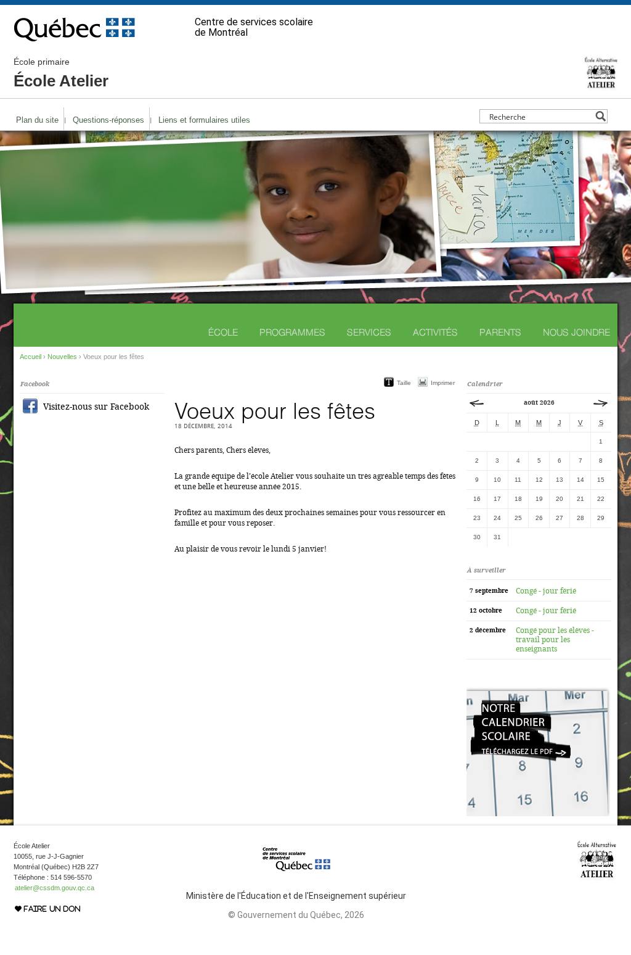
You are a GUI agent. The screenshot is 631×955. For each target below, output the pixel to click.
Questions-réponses (108, 120)
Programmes (292, 332)
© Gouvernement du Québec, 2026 (296, 915)
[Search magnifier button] (600, 116)
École (223, 332)
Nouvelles (62, 356)
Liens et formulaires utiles (204, 120)
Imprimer (443, 382)
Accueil (30, 356)
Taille (404, 382)
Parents (500, 332)
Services (369, 332)
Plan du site (37, 120)
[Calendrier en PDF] (538, 813)
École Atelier (61, 73)
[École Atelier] (601, 85)
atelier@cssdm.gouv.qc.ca (54, 887)
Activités (435, 332)
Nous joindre (576, 332)
